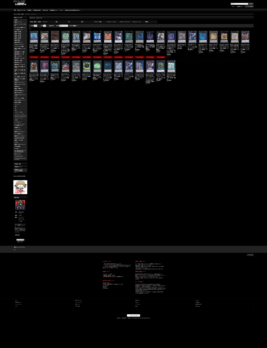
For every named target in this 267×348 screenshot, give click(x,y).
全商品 (16, 20)
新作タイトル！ (78, 304)
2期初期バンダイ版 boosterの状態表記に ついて (20, 171)
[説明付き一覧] (77, 25)
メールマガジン (138, 304)
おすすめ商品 (77, 306)
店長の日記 (17, 235)
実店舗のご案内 (18, 164)
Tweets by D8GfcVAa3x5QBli (19, 176)
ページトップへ (250, 254)
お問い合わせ (197, 306)
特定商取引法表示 (198, 304)
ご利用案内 (197, 302)
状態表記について (18, 166)
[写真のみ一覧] (74, 25)
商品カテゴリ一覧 (78, 300)
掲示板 (136, 306)
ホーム (16, 300)
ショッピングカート (18, 304)
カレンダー (197, 300)
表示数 (32, 25)
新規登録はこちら (240, 6)
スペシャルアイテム (78, 302)
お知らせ (136, 302)
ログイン (233, 6)
